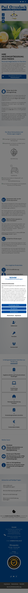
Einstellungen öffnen (14, 305)
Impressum (18, 315)
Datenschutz (10, 315)
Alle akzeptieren (14, 312)
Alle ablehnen (14, 308)
